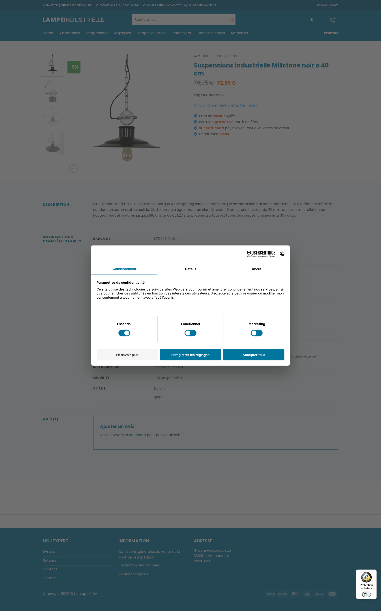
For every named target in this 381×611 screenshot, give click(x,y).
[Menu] (374, 572)
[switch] (366, 594)
